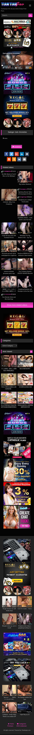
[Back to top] (28, 729)
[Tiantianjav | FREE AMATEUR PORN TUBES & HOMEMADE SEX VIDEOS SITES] (14, 4)
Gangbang (18, 146)
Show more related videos (17, 305)
